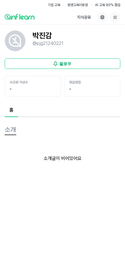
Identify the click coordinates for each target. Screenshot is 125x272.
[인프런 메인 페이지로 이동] (20, 17)
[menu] (115, 17)
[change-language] (102, 17)
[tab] (11, 110)
